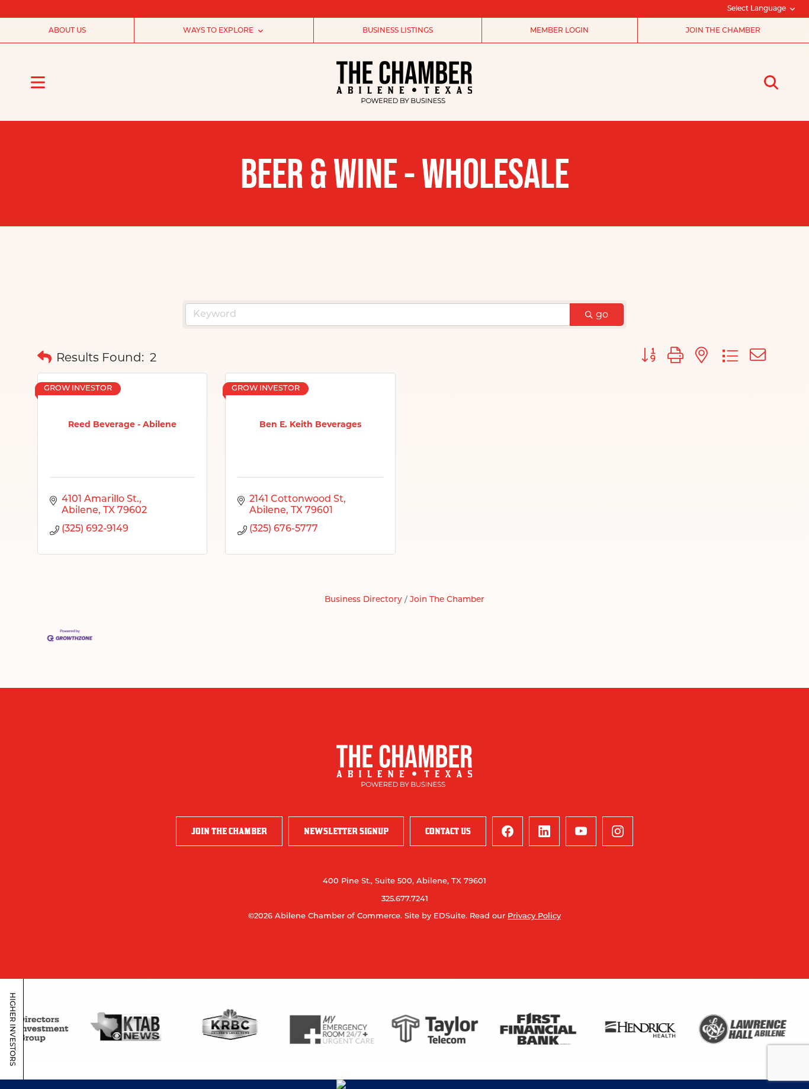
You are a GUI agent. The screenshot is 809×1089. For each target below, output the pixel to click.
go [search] (602, 314)
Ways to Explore (218, 30)
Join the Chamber (723, 30)
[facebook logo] (507, 831)
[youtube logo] (581, 831)
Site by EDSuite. (435, 916)
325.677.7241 (404, 899)
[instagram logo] (617, 831)
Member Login (559, 30)
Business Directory (363, 600)
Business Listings (397, 30)
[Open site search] (771, 82)
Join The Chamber (447, 600)
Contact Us (448, 831)
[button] (44, 357)
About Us (67, 30)
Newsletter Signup (346, 831)
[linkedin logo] (544, 831)
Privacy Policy (534, 916)
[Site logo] (404, 82)
